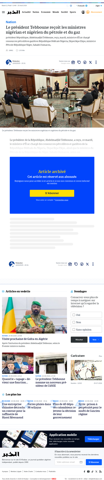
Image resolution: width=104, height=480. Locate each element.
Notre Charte (28, 471)
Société (64, 12)
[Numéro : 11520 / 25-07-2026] (86, 370)
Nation (36, 12)
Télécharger (93, 439)
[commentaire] (79, 62)
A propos (5, 471)
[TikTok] (92, 471)
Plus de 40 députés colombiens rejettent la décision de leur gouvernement (64, 410)
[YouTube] (88, 471)
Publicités (52, 471)
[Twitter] (96, 471)
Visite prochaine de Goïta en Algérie (25, 339)
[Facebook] (84, 471)
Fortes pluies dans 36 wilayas (39, 405)
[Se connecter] (83, 12)
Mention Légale (16, 471)
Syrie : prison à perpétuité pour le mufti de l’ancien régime (90, 409)
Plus (100, 356)
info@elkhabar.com (95, 479)
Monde (56, 12)
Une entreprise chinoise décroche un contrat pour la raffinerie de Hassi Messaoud (13, 410)
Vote (94, 340)
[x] (90, 62)
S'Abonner (52, 193)
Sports (73, 12)
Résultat (79, 340)
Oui (78, 315)
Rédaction (16, 61)
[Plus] (96, 62)
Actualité (26, 12)
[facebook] (84, 62)
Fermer (3, 12)
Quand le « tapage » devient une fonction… (16, 380)
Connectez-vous (61, 200)
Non (78, 322)
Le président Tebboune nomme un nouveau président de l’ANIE (51, 382)
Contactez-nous (40, 471)
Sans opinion (83, 329)
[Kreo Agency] (53, 479)
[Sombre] (67, 6)
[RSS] (100, 471)
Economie (45, 12)
